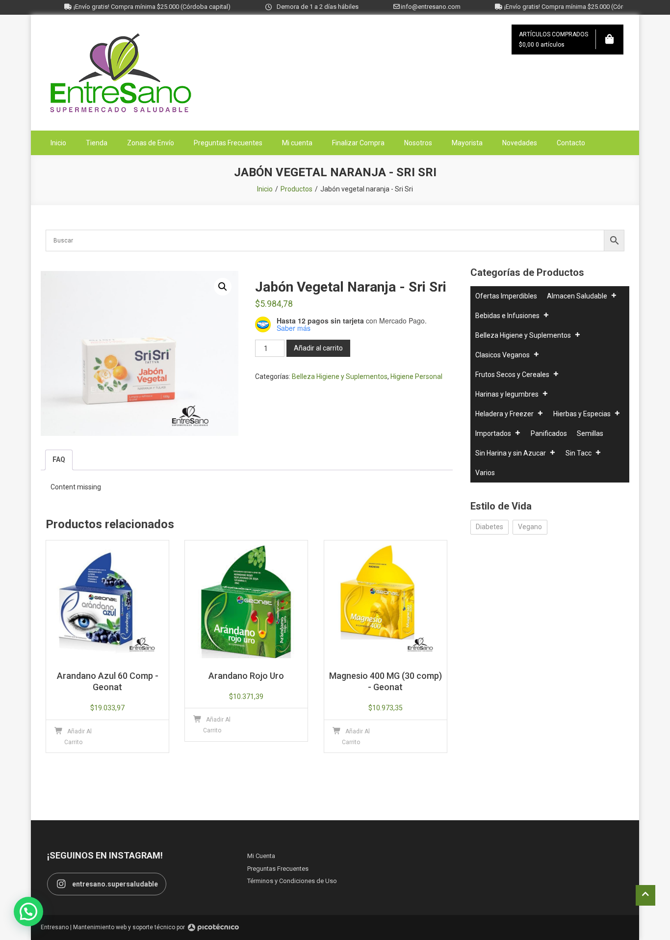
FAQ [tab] (58, 459)
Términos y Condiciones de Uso (292, 881)
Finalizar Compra (358, 143)
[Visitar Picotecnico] (213, 927)
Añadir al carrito (318, 348)
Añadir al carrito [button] (78, 737)
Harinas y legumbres (507, 394)
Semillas (590, 433)
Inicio (58, 143)
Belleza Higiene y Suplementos (339, 376)
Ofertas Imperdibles (506, 296)
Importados (493, 433)
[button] (223, 286)
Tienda (96, 143)
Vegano (530, 527)
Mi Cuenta (261, 855)
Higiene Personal (416, 376)
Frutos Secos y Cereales (512, 374)
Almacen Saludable (577, 296)
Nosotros (418, 143)
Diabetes (489, 527)
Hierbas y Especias (582, 414)
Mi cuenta (297, 143)
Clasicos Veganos (502, 355)
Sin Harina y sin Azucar (510, 453)
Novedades (519, 143)
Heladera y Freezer (504, 414)
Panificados (549, 433)
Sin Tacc (579, 453)
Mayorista (467, 143)
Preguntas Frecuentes (228, 143)
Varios (485, 473)
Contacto (571, 143)
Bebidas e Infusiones (507, 316)
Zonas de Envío (150, 143)
